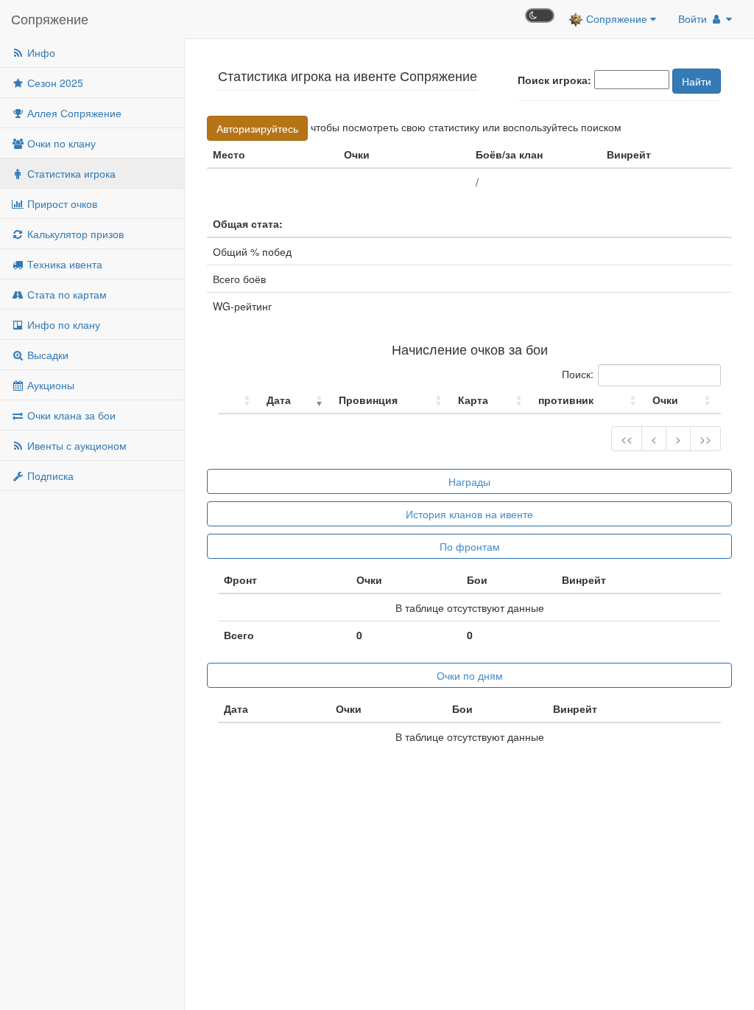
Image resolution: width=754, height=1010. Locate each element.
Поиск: (577, 373)
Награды (469, 481)
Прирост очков (60, 203)
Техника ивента (63, 264)
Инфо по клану (62, 324)
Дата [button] (279, 399)
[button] (225, 399)
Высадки (46, 354)
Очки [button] (665, 399)
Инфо (39, 52)
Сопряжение (49, 18)
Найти (696, 81)
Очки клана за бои (70, 415)
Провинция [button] (368, 399)
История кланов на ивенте (469, 513)
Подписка (49, 475)
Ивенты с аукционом (75, 445)
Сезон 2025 (53, 82)
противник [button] (565, 399)
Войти (694, 18)
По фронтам (470, 546)
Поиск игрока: (554, 79)
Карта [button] (473, 399)
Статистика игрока (70, 173)
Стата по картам (65, 294)
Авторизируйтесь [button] (257, 128)
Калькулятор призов (74, 233)
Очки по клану (60, 143)
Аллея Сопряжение (72, 112)
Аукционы (49, 384)
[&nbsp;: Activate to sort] (239, 400)
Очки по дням (470, 675)
